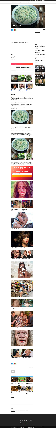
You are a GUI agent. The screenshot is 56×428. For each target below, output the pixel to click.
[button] (44, 2)
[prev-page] (11, 394)
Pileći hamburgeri (12, 367)
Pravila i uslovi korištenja (41, 0)
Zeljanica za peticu (31, 367)
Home (30, 0)
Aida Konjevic (36, 78)
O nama (37, 0)
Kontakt (35, 0)
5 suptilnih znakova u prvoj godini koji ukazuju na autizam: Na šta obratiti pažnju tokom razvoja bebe (40, 58)
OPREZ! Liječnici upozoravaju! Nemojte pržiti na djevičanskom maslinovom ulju (21, 392)
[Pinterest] (14, 30)
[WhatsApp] (15, 30)
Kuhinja (13, 4)
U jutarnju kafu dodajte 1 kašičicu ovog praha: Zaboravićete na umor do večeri (14, 392)
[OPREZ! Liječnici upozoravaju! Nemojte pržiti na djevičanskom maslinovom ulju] (22, 388)
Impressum (44, 0)
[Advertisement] (22, 36)
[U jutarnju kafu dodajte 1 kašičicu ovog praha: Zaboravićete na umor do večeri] (14, 388)
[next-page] (12, 394)
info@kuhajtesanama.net (25, 423)
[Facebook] (11, 30)
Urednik (16, 370)
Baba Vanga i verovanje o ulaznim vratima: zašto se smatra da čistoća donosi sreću (40, 54)
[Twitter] (12, 30)
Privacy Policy (33, 0)
